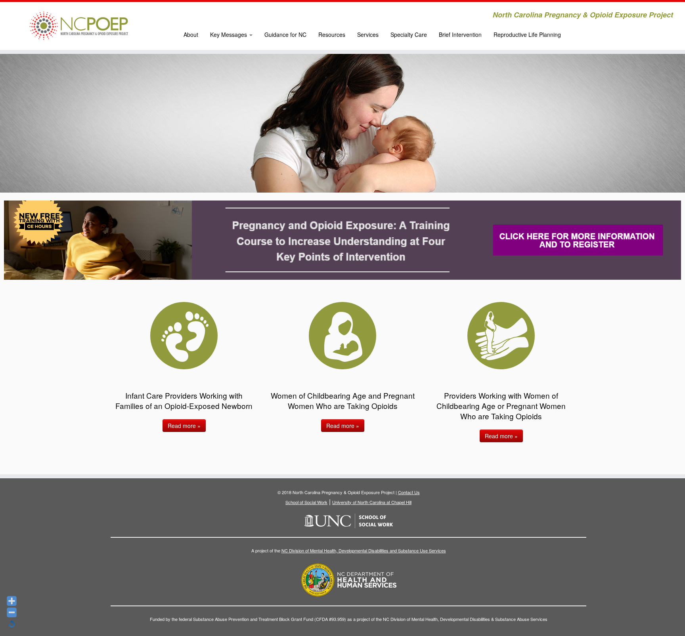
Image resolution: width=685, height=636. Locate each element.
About (191, 34)
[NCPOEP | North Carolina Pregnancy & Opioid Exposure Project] (79, 26)
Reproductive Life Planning (527, 34)
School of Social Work (306, 502)
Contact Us (409, 492)
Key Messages (229, 34)
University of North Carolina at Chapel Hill (371, 502)
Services (368, 34)
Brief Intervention (460, 34)
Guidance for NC (285, 34)
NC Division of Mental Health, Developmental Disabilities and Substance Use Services (363, 550)
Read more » (184, 426)
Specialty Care (408, 34)
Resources (331, 34)
